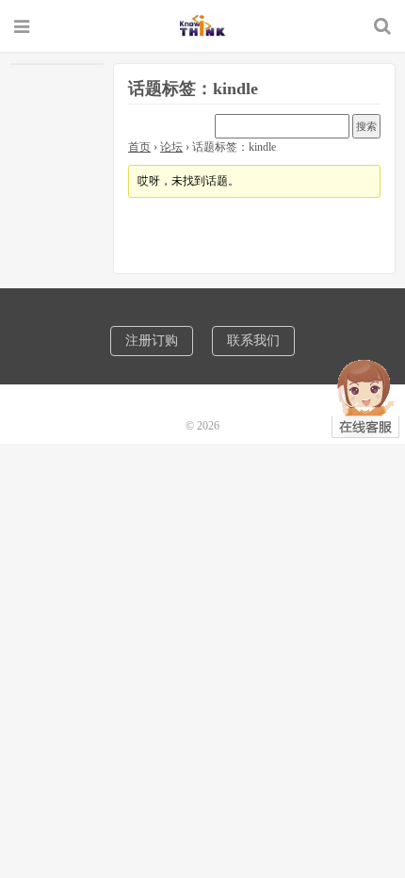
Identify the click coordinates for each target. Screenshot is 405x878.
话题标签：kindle (193, 88)
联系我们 (253, 340)
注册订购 (151, 340)
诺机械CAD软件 (202, 25)
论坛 (171, 147)
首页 (139, 147)
